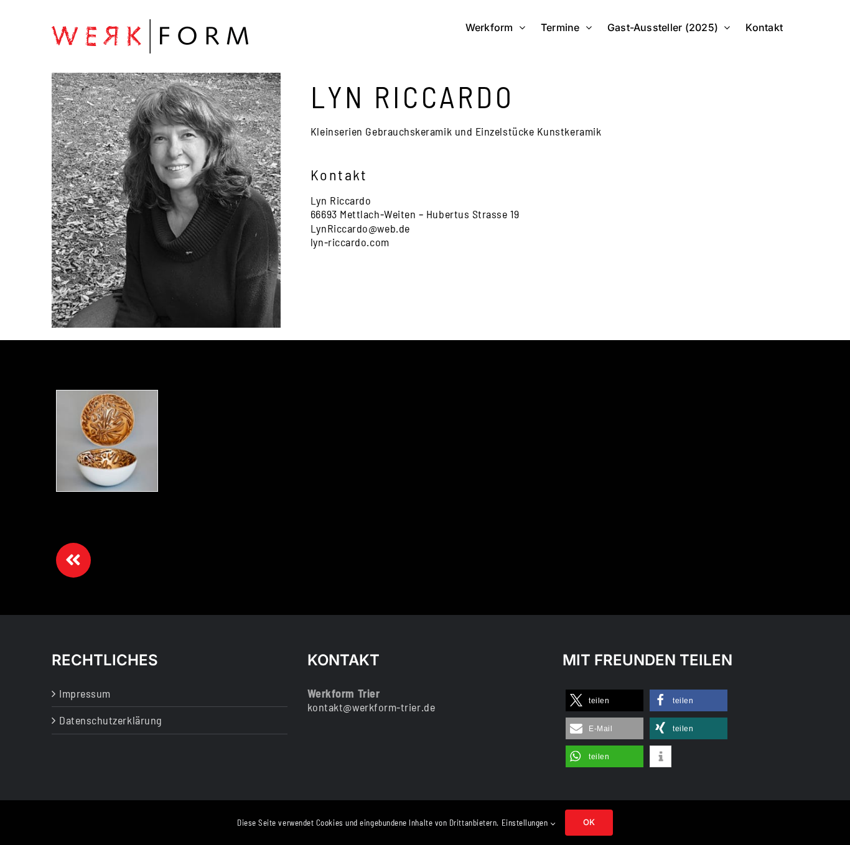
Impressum (85, 693)
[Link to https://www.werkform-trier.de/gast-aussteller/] (73, 560)
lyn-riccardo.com (350, 242)
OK (589, 822)
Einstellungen (526, 823)
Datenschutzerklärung (110, 720)
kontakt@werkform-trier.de (371, 707)
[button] (604, 700)
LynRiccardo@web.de (360, 228)
